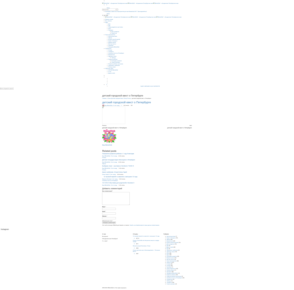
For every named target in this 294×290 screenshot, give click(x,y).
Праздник (110, 30)
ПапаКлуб (110, 45)
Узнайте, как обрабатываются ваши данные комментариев (144, 225)
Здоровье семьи (112, 56)
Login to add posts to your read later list (150, 86)
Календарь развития (116, 60)
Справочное (108, 48)
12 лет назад (114, 162)
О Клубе (169, 264)
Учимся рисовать (115, 62)
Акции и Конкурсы (112, 41)
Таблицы (113, 57)
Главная (104, 98)
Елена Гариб (105, 174)
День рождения (115, 31)
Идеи (106, 22)
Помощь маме (112, 67)
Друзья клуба (111, 73)
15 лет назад (114, 156)
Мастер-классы (112, 44)
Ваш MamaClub (108, 105)
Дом (109, 24)
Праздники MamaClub (113, 47)
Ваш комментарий (107, 191)
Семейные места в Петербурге (116, 53)
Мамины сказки (109, 19)
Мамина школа (112, 42)
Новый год (114, 33)
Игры (109, 28)
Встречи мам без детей (114, 39)
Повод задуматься (171, 268)
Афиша (110, 37)
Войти (108, 8)
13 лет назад (116, 105)
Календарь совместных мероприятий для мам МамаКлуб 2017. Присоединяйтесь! (126, 11)
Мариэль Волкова (106, 179)
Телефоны (111, 51)
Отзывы (110, 50)
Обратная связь (109, 68)
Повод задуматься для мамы (115, 27)
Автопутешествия (112, 36)
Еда (109, 25)
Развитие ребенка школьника (115, 64)
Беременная (111, 54)
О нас (109, 71)
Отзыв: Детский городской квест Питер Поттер (119, 98)
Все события (108, 21)
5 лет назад (115, 179)
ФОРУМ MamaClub (113, 70)
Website (104, 216)
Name (104, 206)
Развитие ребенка (112, 59)
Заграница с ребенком (114, 65)
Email (104, 211)
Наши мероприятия (110, 34)
